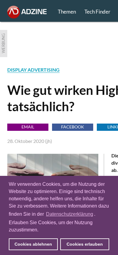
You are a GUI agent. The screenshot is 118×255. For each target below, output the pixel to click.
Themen (67, 11)
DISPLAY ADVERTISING (33, 70)
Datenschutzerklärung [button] (69, 214)
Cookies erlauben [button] (85, 244)
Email (27, 126)
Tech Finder (97, 11)
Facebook (72, 126)
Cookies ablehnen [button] (33, 244)
